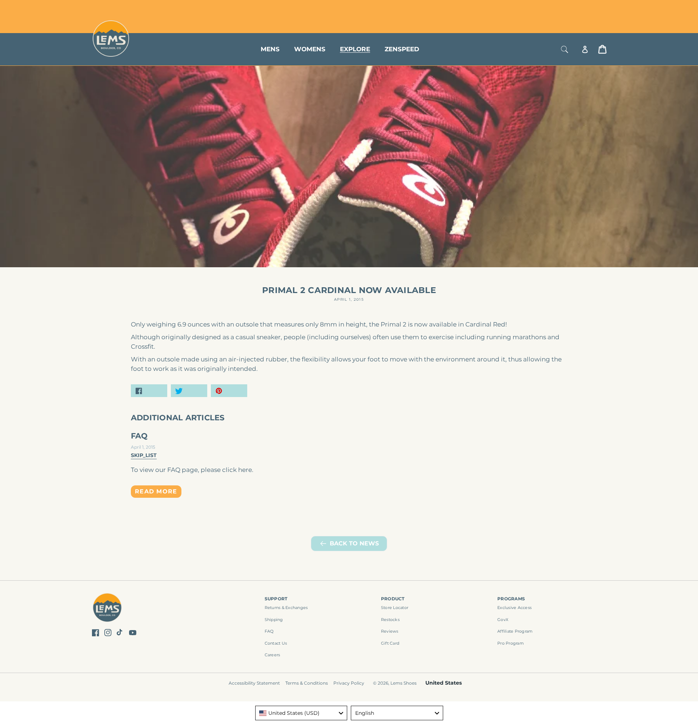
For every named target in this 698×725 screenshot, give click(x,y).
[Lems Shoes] (107, 608)
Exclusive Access (514, 607)
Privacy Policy (348, 683)
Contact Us (276, 643)
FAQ (139, 435)
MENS (270, 49)
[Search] (564, 49)
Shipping (274, 619)
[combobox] (301, 713)
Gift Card (390, 643)
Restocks (390, 619)
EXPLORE (355, 49)
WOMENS (309, 49)
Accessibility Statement (254, 683)
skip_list (144, 455)
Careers (272, 654)
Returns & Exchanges (286, 607)
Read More (156, 491)
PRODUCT (393, 598)
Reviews (389, 631)
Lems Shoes (403, 683)
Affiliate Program (515, 631)
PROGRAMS (511, 598)
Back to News (354, 543)
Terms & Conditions (306, 683)
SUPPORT (276, 598)
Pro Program (510, 643)
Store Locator (558, 8)
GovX (502, 619)
